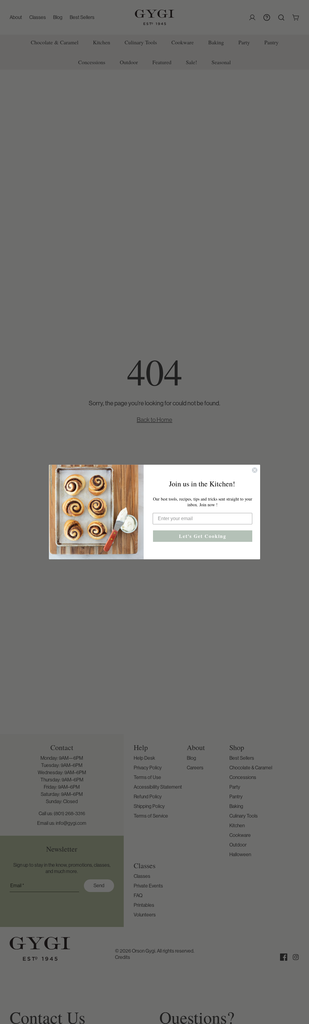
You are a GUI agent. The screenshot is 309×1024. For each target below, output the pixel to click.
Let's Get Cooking (202, 535)
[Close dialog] (255, 470)
